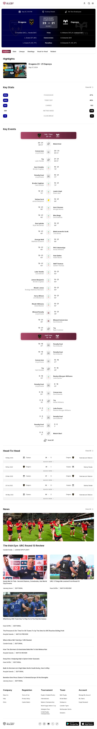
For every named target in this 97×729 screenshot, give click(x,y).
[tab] (6, 51)
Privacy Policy (26, 698)
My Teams (82, 698)
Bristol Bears (63, 698)
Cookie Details (26, 702)
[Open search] (89, 3)
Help (4, 698)
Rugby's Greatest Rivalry (48, 695)
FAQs (4, 702)
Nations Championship (47, 702)
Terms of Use (25, 695)
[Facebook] (40, 723)
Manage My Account (84, 695)
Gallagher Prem (45, 709)
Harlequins (63, 702)
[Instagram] (44, 723)
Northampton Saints (65, 709)
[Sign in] (84, 3)
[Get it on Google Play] (72, 723)
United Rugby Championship (45, 712)
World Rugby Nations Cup (48, 705)
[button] (64, 144)
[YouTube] (48, 723)
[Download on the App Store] (87, 723)
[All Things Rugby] (8, 723)
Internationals (45, 698)
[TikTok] (57, 723)
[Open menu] (93, 3)
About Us (5, 695)
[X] (52, 723)
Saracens (62, 712)
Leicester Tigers (64, 705)
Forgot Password (83, 702)
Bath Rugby (63, 695)
